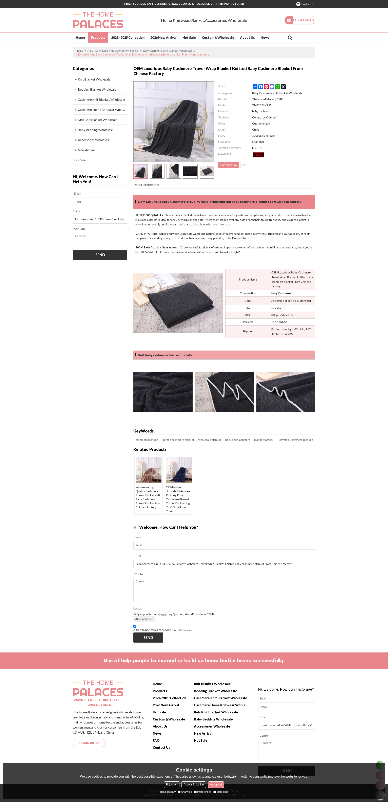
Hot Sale (189, 37)
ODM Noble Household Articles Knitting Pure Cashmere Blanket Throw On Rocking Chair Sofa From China (178, 499)
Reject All (171, 784)
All (89, 50)
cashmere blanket (146, 439)
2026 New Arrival (163, 37)
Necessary (169, 791)
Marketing (222, 791)
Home (80, 37)
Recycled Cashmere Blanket (295, 439)
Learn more (89, 743)
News (265, 37)
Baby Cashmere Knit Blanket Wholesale (167, 50)
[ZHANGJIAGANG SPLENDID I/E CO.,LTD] (98, 20)
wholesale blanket (209, 439)
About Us (247, 37)
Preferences (204, 791)
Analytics (186, 791)
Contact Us (161, 747)
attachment (146, 619)
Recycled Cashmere (237, 439)
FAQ (156, 740)
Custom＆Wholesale (218, 37)
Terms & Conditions (182, 629)
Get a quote (304, 20)
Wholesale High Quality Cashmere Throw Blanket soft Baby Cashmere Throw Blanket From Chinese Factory (148, 497)
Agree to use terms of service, (163, 629)
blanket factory (263, 439)
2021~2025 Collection (127, 37)
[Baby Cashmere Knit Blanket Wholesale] (258, 154)
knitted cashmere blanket (178, 439)
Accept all (216, 784)
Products (98, 37)
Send (100, 255)
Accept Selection (194, 784)
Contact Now (228, 164)
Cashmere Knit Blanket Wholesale (116, 50)
